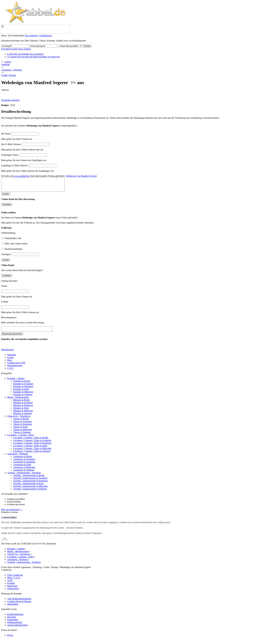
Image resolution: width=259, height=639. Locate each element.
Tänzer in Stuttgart (22, 432)
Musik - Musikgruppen (18, 397)
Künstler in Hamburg (23, 386)
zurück (7, 61)
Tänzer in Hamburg (22, 424)
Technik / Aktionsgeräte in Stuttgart (30, 489)
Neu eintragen (31, 35)
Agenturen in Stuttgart (23, 470)
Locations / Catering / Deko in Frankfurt (32, 440)
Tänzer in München (22, 429)
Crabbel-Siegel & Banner (19, 601)
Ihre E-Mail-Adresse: (11, 144)
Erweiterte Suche (9, 49)
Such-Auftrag (24, 49)
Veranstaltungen (14, 365)
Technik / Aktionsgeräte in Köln (28, 483)
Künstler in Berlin (21, 381)
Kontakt (11, 583)
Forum (10, 357)
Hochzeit (11, 617)
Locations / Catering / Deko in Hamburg (32, 443)
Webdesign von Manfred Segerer (81, 176)
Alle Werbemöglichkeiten (19, 598)
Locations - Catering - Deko (20, 435)
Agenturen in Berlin (22, 456)
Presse (10, 635)
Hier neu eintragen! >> (12, 509)
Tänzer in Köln (20, 427)
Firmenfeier (12, 619)
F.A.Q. (10, 368)
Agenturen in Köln (22, 464)
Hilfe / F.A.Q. (13, 577)
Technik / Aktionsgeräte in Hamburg (30, 480)
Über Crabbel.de (15, 575)
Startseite (5, 64)
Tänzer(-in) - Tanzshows (18, 416)
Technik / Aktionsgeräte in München (30, 486)
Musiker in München (23, 410)
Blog (9, 360)
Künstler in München (23, 392)
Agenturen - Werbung (17, 453)
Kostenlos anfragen (10, 100)
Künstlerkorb (7, 349)
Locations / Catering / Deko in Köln (30, 445)
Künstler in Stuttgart (22, 394)
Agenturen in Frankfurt (24, 459)
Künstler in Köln (21, 389)
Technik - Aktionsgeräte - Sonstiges (24, 472)
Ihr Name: (6, 133)
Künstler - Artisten (16, 378)
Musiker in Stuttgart (22, 413)
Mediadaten (12, 604)
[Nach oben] (4, 541)
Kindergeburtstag (15, 614)
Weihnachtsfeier (14, 622)
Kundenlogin (45, 35)
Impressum (12, 586)
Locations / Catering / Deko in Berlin (30, 437)
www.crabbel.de (21, 176)
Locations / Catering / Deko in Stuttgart (31, 451)
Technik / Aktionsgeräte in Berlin (29, 475)
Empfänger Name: (10, 155)
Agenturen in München (24, 467)
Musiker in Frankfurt (23, 402)
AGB (9, 580)
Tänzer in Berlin (21, 418)
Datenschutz (13, 588)
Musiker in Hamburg (23, 405)
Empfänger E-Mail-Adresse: (14, 165)
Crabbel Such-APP (16, 362)
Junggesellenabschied (17, 625)
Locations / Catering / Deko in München (32, 448)
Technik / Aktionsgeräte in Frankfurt (30, 478)
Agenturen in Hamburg (24, 462)
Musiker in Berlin (21, 400)
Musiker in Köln (21, 408)
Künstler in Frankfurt (23, 383)
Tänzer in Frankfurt (22, 421)
